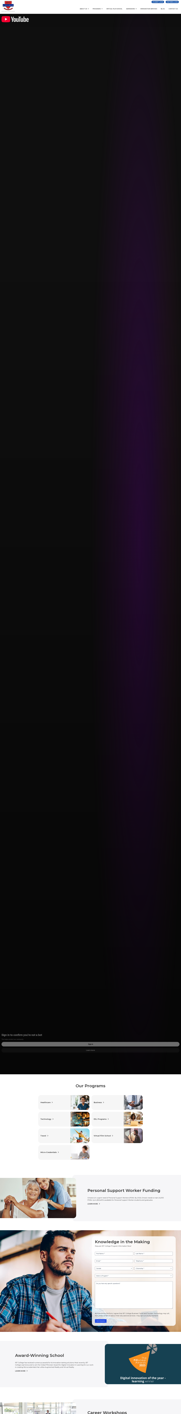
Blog (163, 9)
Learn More (92, 1204)
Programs (97, 9)
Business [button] (98, 1102)
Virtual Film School (114, 9)
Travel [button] (43, 1136)
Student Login (158, 2)
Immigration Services (148, 9)
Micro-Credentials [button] (48, 1152)
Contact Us (173, 9)
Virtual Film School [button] (102, 1136)
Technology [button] (46, 1119)
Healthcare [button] (45, 1102)
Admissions (130, 9)
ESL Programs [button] (100, 1119)
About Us (83, 9)
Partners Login (172, 2)
